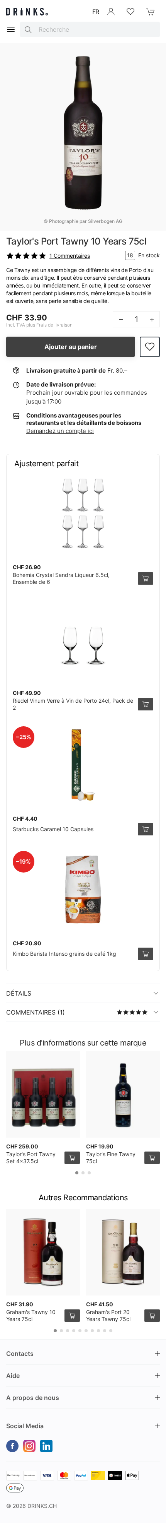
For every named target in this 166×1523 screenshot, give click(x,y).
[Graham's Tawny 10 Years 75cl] (43, 1252)
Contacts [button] (20, 1353)
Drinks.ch (42, 1505)
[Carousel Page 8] (98, 1330)
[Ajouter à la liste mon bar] (150, 347)
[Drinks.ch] (27, 11)
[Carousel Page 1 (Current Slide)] (76, 1172)
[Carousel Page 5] (79, 1330)
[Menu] (11, 29)
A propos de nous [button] (32, 1398)
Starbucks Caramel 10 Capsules (53, 829)
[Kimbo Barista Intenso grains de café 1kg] (83, 889)
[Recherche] (28, 29)
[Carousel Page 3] (89, 1172)
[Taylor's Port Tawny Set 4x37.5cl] (43, 1094)
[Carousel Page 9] (104, 1330)
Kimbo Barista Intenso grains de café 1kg (64, 953)
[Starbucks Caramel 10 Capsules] (83, 765)
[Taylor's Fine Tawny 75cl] (123, 1094)
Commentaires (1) (35, 1012)
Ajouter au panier (70, 347)
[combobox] (90, 29)
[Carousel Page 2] (83, 1172)
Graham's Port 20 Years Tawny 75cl (108, 1315)
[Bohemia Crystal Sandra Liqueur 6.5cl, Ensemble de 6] (83, 513)
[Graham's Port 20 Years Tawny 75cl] (123, 1252)
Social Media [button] (25, 1426)
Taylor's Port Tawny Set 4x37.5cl (31, 1157)
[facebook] (12, 1446)
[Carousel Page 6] (86, 1330)
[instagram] (29, 1446)
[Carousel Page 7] (92, 1330)
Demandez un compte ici (60, 431)
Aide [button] (13, 1375)
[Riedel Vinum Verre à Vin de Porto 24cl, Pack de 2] (83, 639)
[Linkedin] (46, 1446)
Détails (18, 993)
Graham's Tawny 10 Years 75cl (31, 1315)
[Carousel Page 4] (73, 1330)
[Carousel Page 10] (110, 1330)
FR (95, 11)
